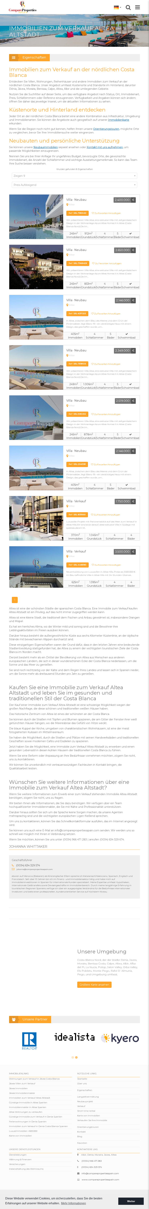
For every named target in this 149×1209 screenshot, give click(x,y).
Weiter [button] (131, 1201)
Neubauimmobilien (45, 147)
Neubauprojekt (85, 1101)
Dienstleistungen (18, 1154)
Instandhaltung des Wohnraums (26, 1168)
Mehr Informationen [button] (73, 1203)
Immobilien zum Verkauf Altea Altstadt (29, 1097)
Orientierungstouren (106, 129)
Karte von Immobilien (20, 1135)
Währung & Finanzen (20, 1159)
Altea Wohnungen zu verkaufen (25, 1112)
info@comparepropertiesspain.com (100, 1173)
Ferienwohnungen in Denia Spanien (28, 1121)
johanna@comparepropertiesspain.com (35, 869)
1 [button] (72, 1057)
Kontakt (81, 1131)
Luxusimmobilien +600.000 (23, 1131)
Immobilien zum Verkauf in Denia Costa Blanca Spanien (38, 1126)
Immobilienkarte (118, 119)
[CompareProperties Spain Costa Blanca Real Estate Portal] (23, 7)
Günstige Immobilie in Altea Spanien (28, 1102)
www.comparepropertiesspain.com (100, 1179)
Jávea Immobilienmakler (22, 1093)
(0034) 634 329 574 (28, 865)
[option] (29, 1040)
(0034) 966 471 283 (92, 1161)
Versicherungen (17, 1164)
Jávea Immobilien (18, 1088)
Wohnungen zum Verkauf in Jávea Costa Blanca (34, 1078)
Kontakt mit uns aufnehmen (105, 147)
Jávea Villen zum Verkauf (22, 1083)
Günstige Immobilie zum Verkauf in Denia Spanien (35, 1116)
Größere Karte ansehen (94, 984)
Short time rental (86, 1110)
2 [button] (76, 1057)
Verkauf (81, 1106)
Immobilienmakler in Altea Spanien (27, 1107)
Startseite (82, 1078)
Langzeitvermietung (88, 1096)
